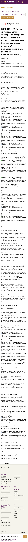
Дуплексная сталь (4, 520)
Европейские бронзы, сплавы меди (5, 492)
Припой (15, 513)
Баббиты (16, 511)
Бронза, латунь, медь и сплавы (6, 487)
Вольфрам (16, 491)
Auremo (9, 2)
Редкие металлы (17, 497)
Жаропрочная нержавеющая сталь (5, 514)
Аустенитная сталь (5, 516)
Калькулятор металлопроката (14, 467)
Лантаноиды (16, 499)
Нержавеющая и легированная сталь (6, 505)
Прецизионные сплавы (6, 479)
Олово (15, 515)
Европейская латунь (5, 500)
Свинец (15, 517)
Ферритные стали (4, 518)
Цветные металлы (19, 504)
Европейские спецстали (6, 481)
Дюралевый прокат (18, 507)
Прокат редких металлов (19, 495)
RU (18, 2)
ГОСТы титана (17, 476)
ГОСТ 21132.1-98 (13, 14)
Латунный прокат (4, 498)
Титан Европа (16, 478)
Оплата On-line (4, 467)
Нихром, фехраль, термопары (5, 477)
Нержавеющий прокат (6, 511)
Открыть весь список (7, 17)
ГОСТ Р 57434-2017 (6, 11)
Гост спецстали (4, 483)
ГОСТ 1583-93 (22, 14)
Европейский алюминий (19, 509)
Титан (16, 473)
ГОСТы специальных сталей (5, 523)
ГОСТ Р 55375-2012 (16, 11)
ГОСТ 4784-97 (5, 14)
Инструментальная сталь (6, 525)
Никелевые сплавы (4, 473)
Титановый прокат (17, 475)
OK (25, 536)
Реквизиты (3, 533)
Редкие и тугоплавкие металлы (18, 488)
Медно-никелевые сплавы (6, 495)
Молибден (16, 493)
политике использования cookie (8, 539)
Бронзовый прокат (5, 490)
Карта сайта (22, 532)
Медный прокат (4, 496)
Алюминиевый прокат (18, 506)
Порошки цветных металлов (5, 509)
